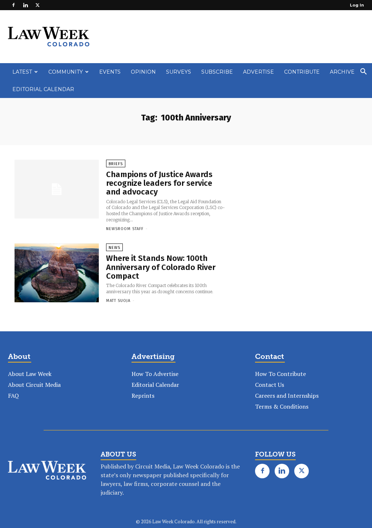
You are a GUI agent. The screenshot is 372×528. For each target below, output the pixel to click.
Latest (22, 72)
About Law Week (30, 374)
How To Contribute (280, 374)
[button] (363, 72)
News (114, 247)
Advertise (258, 72)
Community (65, 72)
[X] (37, 5)
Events (110, 72)
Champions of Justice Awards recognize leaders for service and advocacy (159, 183)
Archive (342, 72)
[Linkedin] (25, 5)
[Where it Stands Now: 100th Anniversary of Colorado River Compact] (57, 272)
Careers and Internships (287, 396)
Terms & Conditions (281, 406)
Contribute (302, 72)
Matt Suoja (118, 300)
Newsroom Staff (124, 228)
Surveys (178, 72)
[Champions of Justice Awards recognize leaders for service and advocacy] (57, 189)
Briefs (116, 163)
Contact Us (269, 385)
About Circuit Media (34, 385)
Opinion (143, 72)
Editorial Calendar (43, 89)
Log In (357, 5)
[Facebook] (13, 5)
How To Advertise (155, 374)
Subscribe (217, 72)
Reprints (143, 396)
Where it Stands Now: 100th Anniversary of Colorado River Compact (160, 267)
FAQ (13, 396)
